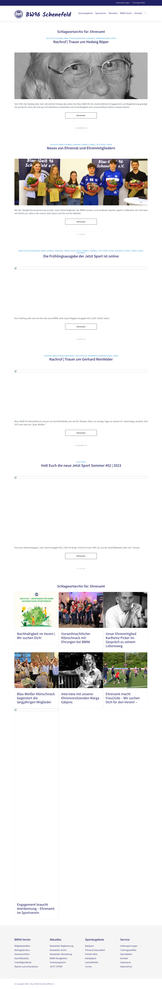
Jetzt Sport (101, 144)
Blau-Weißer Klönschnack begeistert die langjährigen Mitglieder (36, 697)
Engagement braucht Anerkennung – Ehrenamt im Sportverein (35, 908)
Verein (113, 38)
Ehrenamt (91, 38)
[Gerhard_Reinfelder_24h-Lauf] (81, 393)
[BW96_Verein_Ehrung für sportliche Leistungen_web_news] (81, 182)
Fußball (91, 144)
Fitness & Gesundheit (95, 950)
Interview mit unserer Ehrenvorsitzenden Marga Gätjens (80, 697)
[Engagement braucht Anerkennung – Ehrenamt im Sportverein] (36, 803)
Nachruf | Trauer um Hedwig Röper (81, 41)
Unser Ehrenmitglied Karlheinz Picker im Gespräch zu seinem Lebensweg (121, 639)
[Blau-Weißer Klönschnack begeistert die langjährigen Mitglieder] (36, 670)
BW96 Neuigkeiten (58, 958)
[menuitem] (85, 13)
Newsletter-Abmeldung (61, 954)
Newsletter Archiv (58, 950)
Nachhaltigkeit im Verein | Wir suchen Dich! (36, 635)
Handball (93, 251)
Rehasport (119, 251)
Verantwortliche (22, 954)
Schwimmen (92, 356)
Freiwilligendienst (22, 962)
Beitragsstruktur (22, 950)
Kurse (111, 251)
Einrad (84, 144)
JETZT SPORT (56, 966)
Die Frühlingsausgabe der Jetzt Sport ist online (81, 256)
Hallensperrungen (123, 2)
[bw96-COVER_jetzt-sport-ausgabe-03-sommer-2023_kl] (81, 509)
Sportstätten (126, 954)
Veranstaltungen (103, 38)
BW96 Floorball (65, 144)
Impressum (125, 962)
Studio (127, 251)
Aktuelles (50, 38)
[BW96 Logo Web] (42, 13)
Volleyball (81, 252)
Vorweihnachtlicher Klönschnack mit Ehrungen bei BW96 (75, 637)
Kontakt (124, 958)
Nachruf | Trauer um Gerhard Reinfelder (81, 359)
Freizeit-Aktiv (75, 251)
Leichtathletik (81, 356)
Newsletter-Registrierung (61, 945)
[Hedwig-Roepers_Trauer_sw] (81, 75)
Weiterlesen (81, 115)
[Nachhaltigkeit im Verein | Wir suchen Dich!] (36, 610)
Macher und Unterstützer (26, 966)
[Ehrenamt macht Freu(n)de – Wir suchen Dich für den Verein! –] (125, 670)
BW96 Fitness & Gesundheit (75, 38)
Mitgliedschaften (22, 945)
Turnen (134, 251)
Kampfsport (90, 958)
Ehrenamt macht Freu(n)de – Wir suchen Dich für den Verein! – (123, 697)
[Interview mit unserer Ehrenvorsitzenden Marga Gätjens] (81, 670)
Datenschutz (126, 966)
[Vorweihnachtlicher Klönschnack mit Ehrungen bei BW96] (81, 610)
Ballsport (89, 945)
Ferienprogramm (58, 962)
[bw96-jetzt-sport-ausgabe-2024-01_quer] (81, 290)
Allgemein (59, 38)
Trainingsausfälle (138, 2)
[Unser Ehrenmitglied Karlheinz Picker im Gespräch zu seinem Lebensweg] (125, 610)
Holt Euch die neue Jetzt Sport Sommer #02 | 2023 (81, 465)
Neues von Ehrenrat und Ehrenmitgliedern (81, 147)
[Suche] (145, 13)
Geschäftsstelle (21, 958)
